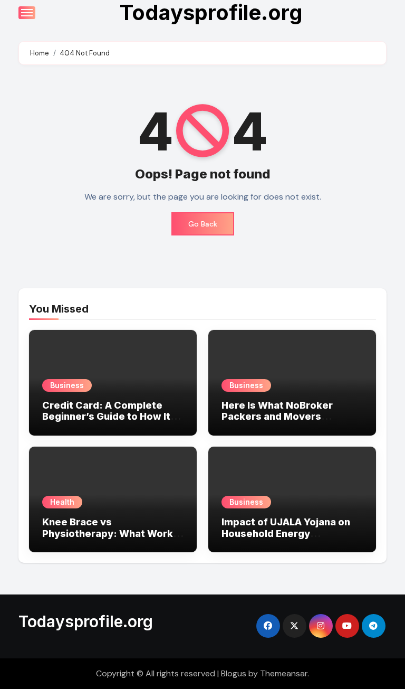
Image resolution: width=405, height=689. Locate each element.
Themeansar (283, 673)
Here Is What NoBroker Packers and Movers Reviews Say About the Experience (277, 422)
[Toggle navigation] (26, 12)
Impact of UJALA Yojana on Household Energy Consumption (285, 533)
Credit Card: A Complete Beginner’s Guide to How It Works (106, 416)
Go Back (202, 224)
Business (67, 385)
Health (62, 501)
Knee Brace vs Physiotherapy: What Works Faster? (110, 533)
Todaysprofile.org (85, 621)
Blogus (233, 673)
